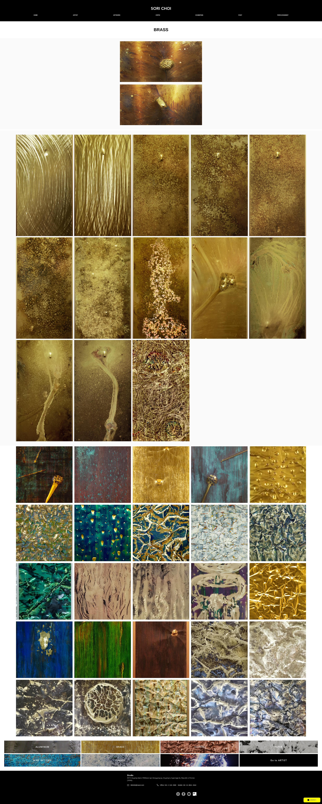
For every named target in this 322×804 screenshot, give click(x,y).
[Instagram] (178, 794)
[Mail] (128, 785)
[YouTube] (189, 794)
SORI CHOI (161, 8)
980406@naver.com (137, 785)
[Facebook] (183, 794)
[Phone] (157, 785)
